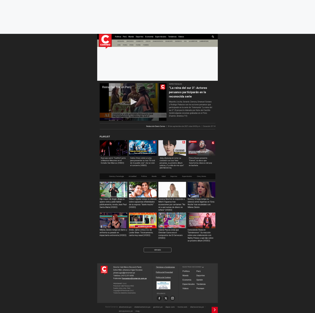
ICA (185, 41)
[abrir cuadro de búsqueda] (213, 37)
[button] (133, 102)
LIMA (118, 45)
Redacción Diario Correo (155, 126)
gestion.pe (158, 307)
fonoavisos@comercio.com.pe (134, 278)
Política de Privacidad (164, 272)
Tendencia (172, 37)
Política (118, 37)
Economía (149, 37)
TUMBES (146, 45)
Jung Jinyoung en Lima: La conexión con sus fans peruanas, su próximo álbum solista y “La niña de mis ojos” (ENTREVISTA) (172, 163)
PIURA (125, 45)
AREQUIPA (120, 41)
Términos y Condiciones (165, 267)
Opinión (199, 280)
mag (137, 311)
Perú (125, 37)
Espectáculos (160, 37)
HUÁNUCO (178, 41)
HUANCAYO (169, 41)
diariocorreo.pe (197, 307)
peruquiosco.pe (126, 311)
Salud (163, 176)
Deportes (139, 37)
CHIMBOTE (139, 41)
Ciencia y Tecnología (116, 176)
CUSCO (148, 41)
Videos (181, 37)
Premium (200, 288)
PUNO (131, 45)
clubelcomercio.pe (142, 307)
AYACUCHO (130, 41)
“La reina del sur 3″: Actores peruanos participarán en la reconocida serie (188, 92)
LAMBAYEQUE (204, 41)
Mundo (131, 37)
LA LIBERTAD (193, 41)
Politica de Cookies (163, 277)
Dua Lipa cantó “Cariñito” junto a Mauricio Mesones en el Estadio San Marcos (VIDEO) (113, 160)
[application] (133, 102)
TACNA (138, 45)
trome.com (182, 307)
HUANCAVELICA (158, 41)
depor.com (170, 307)
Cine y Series (201, 176)
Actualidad (132, 176)
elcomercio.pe (125, 307)
